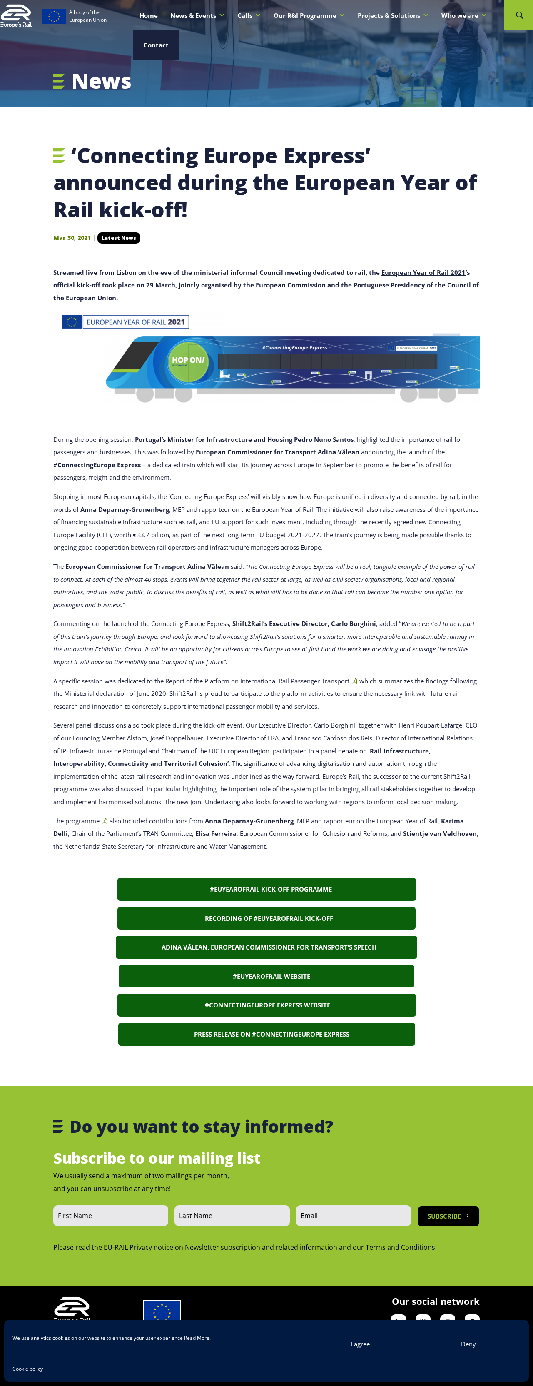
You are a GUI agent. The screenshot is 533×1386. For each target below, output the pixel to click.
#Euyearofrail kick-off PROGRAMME (267, 889)
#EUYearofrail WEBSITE (266, 976)
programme (82, 821)
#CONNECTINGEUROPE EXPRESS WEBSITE (267, 1005)
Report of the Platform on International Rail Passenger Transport (257, 681)
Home (148, 15)
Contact (156, 45)
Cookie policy (27, 1368)
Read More (196, 1337)
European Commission (291, 285)
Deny (468, 1344)
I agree (360, 1344)
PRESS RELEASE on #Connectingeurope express (266, 1034)
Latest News (119, 238)
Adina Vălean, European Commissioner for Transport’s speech (266, 947)
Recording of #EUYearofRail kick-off (266, 918)
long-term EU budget (256, 535)
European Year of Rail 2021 (423, 272)
